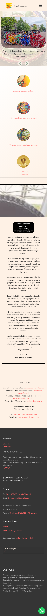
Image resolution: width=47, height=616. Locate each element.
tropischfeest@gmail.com (28, 417)
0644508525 (31, 414)
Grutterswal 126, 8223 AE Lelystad (23, 512)
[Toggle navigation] (40, 5)
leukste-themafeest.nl (24, 538)
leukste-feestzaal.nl (34, 401)
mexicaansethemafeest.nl (23, 398)
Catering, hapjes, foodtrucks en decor (23, 145)
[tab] (23, 550)
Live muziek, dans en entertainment (24, 118)
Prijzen (5, 526)
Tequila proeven (20, 6)
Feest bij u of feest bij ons (23, 173)
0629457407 (19, 414)
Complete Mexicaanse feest (23, 91)
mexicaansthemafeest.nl (34, 387)
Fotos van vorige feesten (12, 530)
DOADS (7, 467)
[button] (20, 63)
